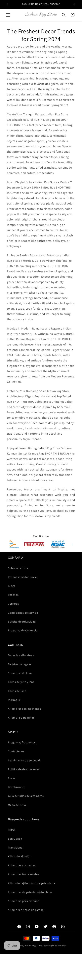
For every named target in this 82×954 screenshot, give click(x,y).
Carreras (13, 603)
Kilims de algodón (19, 856)
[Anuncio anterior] (7, 4)
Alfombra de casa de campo (26, 910)
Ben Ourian (15, 838)
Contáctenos (16, 751)
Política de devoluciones (23, 769)
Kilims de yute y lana (21, 682)
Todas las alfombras (21, 655)
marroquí (14, 700)
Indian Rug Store (33, 945)
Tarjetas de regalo (19, 664)
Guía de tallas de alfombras (26, 796)
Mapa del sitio (17, 805)
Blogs (11, 586)
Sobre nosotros (18, 568)
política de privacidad (22, 621)
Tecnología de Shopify (54, 945)
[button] (8, 15)
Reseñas (13, 594)
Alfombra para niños (21, 717)
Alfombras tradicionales (23, 874)
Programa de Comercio (23, 630)
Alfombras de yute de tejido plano (30, 892)
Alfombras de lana (20, 673)
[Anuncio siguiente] (74, 4)
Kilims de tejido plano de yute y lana (31, 883)
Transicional (15, 847)
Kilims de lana (17, 691)
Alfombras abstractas (22, 865)
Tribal (11, 829)
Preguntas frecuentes (22, 742)
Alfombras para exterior (23, 901)
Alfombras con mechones (24, 708)
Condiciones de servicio (23, 612)
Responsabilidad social (23, 577)
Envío (11, 778)
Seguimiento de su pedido (25, 760)
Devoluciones (16, 787)
